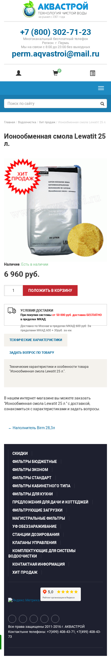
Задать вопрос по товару (31, 353)
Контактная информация (38, 564)
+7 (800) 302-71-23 (55, 32)
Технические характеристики (35, 340)
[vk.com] (12, 619)
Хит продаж (47, 122)
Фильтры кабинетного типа (41, 486)
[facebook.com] (34, 619)
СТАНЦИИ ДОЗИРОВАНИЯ (35, 534)
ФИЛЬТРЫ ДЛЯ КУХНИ (32, 494)
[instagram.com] (23, 619)
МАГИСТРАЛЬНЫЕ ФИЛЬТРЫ (38, 518)
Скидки (20, 453)
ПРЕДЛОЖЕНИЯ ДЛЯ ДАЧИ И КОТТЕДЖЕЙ (50, 502)
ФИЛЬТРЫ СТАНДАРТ (31, 478)
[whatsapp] (44, 619)
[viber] (55, 619)
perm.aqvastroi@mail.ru (55, 53)
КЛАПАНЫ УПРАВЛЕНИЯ (34, 542)
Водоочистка (27, 122)
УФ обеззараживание (34, 526)
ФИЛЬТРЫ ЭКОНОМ (30, 470)
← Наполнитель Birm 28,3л (31, 428)
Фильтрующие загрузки (37, 510)
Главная (9, 122)
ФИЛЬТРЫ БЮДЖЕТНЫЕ (34, 461)
